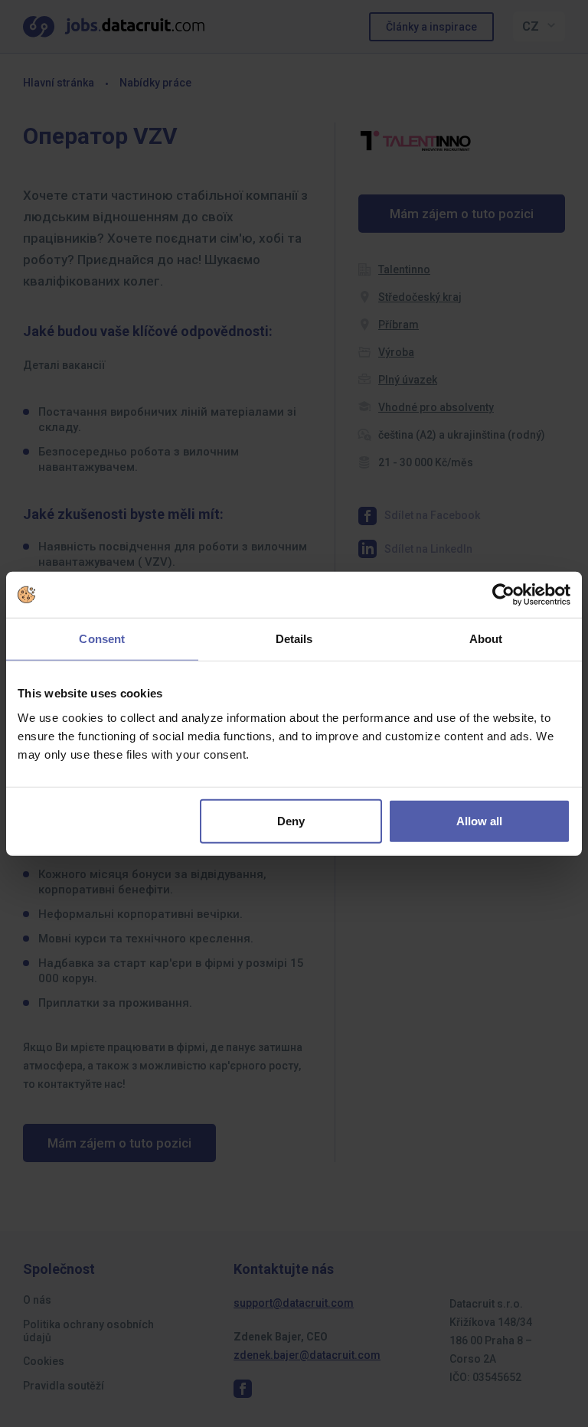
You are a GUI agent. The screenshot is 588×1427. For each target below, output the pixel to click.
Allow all (479, 820)
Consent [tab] (102, 638)
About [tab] (486, 638)
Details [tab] (294, 638)
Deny (291, 820)
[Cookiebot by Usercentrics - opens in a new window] (503, 594)
